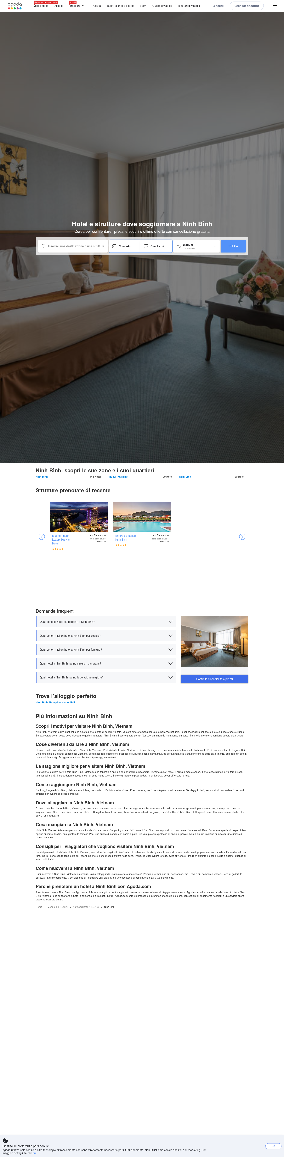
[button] (106, 621)
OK (273, 1146)
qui (34, 1153)
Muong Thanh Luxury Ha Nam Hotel (61, 539)
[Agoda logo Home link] (15, 5)
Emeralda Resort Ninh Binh (125, 537)
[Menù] (274, 6)
